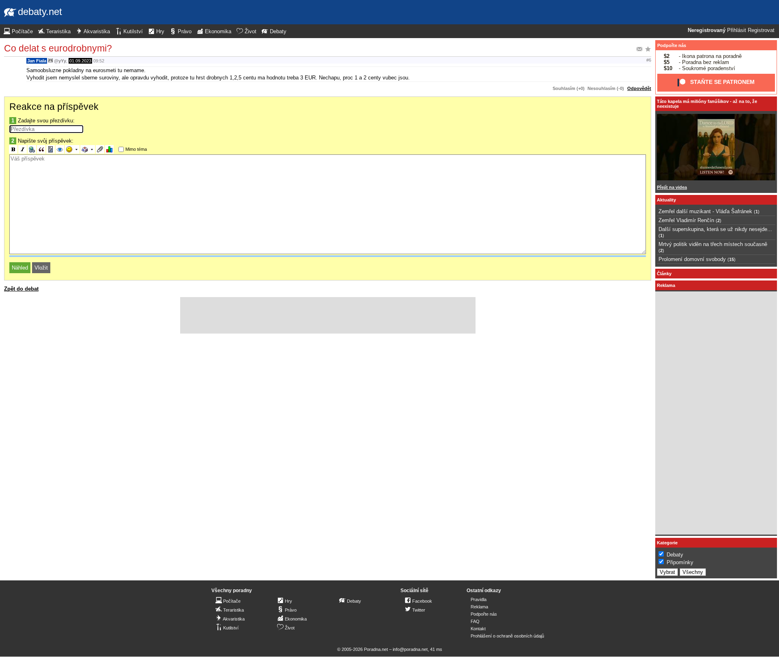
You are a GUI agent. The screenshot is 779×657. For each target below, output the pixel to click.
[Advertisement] (328, 315)
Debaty (675, 555)
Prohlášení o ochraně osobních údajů (507, 635)
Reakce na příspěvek (54, 106)
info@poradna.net (410, 649)
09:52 (98, 60)
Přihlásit (736, 30)
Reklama (479, 606)
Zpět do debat (21, 289)
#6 (648, 60)
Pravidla (478, 599)
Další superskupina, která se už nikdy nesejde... (715, 229)
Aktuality (666, 199)
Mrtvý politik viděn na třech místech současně (712, 244)
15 (731, 259)
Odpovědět (639, 88)
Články (664, 273)
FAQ (475, 621)
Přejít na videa (672, 187)
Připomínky (680, 562)
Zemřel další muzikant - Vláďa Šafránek (705, 211)
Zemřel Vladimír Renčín (686, 220)
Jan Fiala (36, 60)
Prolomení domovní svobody (692, 259)
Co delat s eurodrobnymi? (58, 48)
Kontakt (478, 628)
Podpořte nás (671, 45)
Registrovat (761, 30)
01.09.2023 (80, 60)
